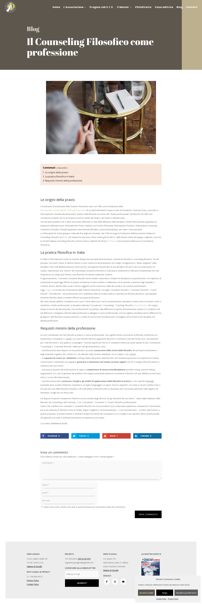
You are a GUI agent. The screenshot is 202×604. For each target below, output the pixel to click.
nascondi (62, 167)
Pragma (48, 290)
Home (56, 7)
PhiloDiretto (143, 7)
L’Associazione (73, 7)
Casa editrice (164, 7)
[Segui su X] (115, 582)
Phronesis (112, 241)
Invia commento (148, 514)
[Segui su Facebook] (107, 582)
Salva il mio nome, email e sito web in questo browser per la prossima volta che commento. (85, 507)
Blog (180, 7)
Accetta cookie (146, 592)
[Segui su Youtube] (123, 582)
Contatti (192, 7)
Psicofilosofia (141, 305)
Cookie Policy (161, 599)
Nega (164, 592)
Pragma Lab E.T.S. (102, 7)
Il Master (123, 7)
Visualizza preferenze (186, 592)
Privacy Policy (173, 599)
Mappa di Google (34, 566)
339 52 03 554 (84, 558)
